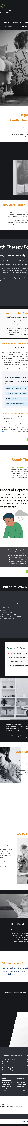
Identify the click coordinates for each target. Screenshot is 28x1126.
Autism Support (21, 1088)
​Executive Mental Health (9, 1059)
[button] (6, 22)
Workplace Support (7, 1068)
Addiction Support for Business (10, 1066)
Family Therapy (21, 1086)
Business (4, 1064)
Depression (18, 147)
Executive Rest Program (8, 1070)
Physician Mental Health (8, 1061)
